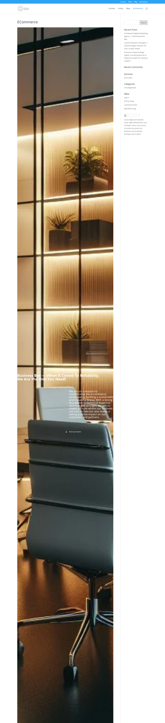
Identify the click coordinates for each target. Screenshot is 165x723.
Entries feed (129, 101)
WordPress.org (130, 108)
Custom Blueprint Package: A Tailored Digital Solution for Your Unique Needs (135, 46)
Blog (135, 2)
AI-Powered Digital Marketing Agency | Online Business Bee (136, 36)
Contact (123, 2)
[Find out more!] (73, 431)
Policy (130, 2)
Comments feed (130, 105)
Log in (126, 97)
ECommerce (143, 2)
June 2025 (128, 78)
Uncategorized (130, 87)
